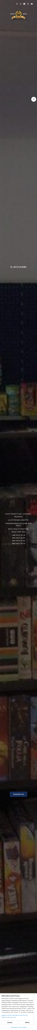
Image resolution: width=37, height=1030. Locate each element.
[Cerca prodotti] (33, 99)
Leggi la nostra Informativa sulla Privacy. (15, 1015)
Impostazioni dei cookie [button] (18, 1027)
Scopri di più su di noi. (9, 1017)
